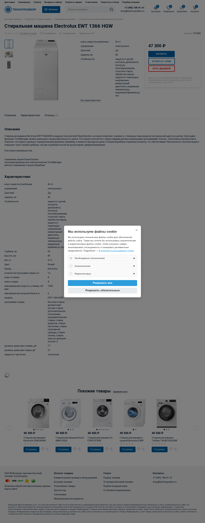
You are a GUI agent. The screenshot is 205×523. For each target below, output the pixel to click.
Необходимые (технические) (90, 258)
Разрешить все (102, 282)
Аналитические (82, 266)
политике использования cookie (117, 250)
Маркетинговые (83, 273)
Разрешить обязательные (102, 290)
